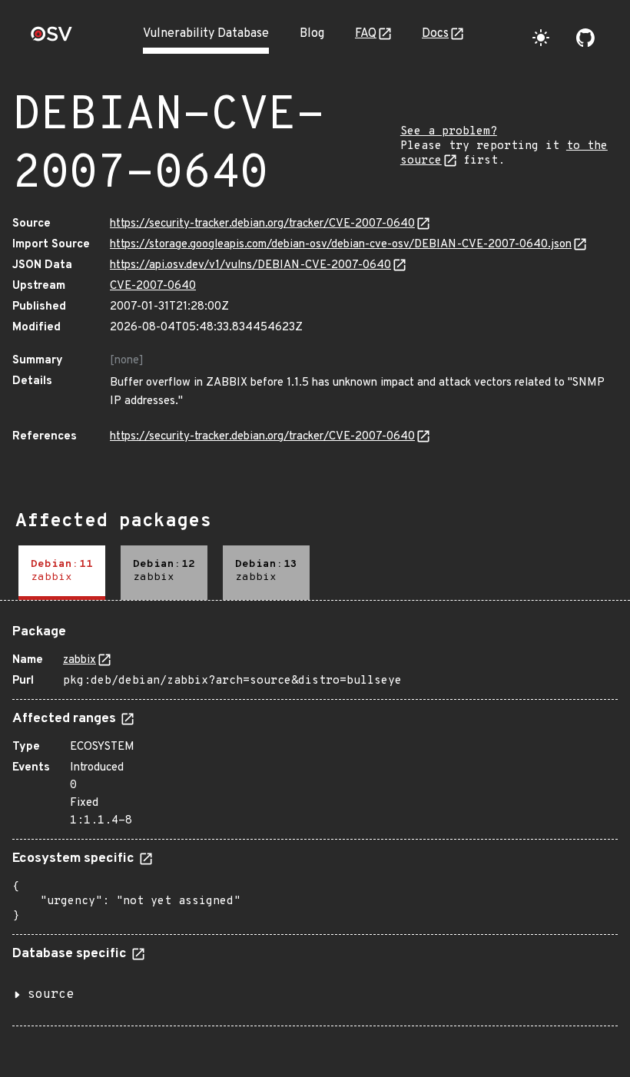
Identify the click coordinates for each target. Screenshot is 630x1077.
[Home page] (51, 38)
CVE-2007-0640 (153, 286)
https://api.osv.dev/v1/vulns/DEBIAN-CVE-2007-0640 (250, 265)
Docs (435, 33)
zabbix (79, 660)
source (51, 994)
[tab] (61, 572)
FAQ (365, 33)
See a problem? (448, 131)
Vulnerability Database (206, 33)
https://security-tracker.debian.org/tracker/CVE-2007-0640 (262, 224)
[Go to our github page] (585, 37)
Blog (312, 33)
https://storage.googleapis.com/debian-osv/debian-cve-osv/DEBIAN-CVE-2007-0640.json (341, 244)
